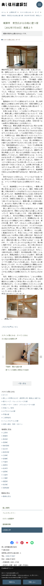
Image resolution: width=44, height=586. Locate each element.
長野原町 (6, 488)
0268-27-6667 (10, 556)
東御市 (5, 436)
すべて (5, 395)
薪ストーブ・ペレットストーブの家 (15, 401)
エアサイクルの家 (9, 411)
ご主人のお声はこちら (10, 327)
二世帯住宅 (7, 417)
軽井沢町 (6, 452)
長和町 (5, 442)
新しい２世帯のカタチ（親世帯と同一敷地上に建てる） (22, 398)
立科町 (5, 455)
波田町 (5, 471)
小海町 (5, 478)
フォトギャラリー (9, 513)
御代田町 (6, 445)
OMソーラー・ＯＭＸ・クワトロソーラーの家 (19, 405)
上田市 (5, 432)
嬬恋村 (5, 481)
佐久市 (5, 449)
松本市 (5, 468)
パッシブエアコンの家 (10, 421)
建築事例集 (7, 524)
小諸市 (5, 475)
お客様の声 (7, 530)
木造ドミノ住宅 (8, 408)
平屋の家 (6, 414)
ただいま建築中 (8, 518)
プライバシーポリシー (23, 575)
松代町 (5, 484)
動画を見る (7, 496)
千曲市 (5, 462)
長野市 (5, 465)
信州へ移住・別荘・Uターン (13, 424)
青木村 (5, 439)
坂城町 (5, 458)
